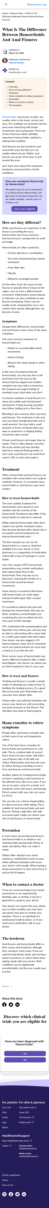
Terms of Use (7, 1185)
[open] (6, 4)
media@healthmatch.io (28, 1156)
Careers (5, 1146)
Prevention (14, 99)
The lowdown (15, 105)
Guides (5, 1117)
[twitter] (11, 1006)
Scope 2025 (24, 1113)
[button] (24, 209)
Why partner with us (27, 1108)
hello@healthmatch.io (28, 1149)
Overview (13, 87)
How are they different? (20, 90)
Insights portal (25, 1122)
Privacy (5, 1180)
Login (4, 1122)
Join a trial (6, 1108)
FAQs (4, 1113)
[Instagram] (4, 1196)
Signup (5, 1127)
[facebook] (4, 1006)
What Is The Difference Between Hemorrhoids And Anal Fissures (22, 16)
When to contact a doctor (21, 102)
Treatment (13, 93)
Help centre (24, 1141)
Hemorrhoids (16, 13)
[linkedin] (17, 1006)
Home (5, 13)
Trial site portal (25, 1117)
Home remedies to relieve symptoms (26, 96)
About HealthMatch (10, 1141)
